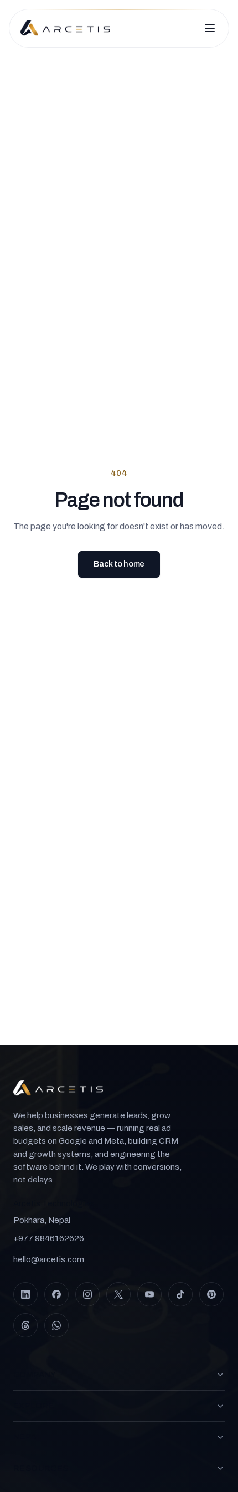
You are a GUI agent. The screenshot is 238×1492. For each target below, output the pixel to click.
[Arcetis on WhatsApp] (56, 1325)
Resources (40, 1468)
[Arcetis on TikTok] (180, 1294)
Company (34, 1374)
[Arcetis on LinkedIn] (25, 1294)
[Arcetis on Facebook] (56, 1294)
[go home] (58, 1088)
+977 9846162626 (48, 1238)
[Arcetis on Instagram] (87, 1294)
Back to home (119, 563)
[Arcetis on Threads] (25, 1325)
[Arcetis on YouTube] (149, 1294)
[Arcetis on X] (118, 1294)
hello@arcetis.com (48, 1259)
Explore (33, 1405)
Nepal (27, 1436)
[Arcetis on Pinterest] (211, 1294)
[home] (65, 28)
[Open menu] (210, 28)
